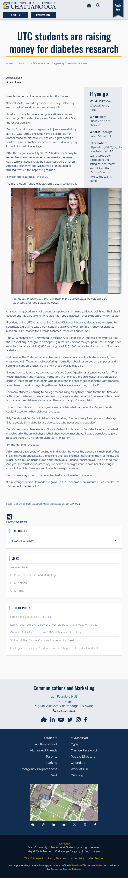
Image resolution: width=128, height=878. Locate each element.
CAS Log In (78, 775)
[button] (98, 5)
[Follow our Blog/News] (43, 824)
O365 (74, 744)
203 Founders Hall (64, 696)
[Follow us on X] (74, 824)
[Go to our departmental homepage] (44, 720)
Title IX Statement (33, 858)
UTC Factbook (19, 583)
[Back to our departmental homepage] (32, 824)
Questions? (64, 843)
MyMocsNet (79, 738)
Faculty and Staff (45, 744)
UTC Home (17, 590)
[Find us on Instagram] (78, 720)
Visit (54, 775)
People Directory (83, 756)
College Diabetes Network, (69, 322)
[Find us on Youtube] (64, 824)
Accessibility (77, 858)
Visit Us (15, 15)
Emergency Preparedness (38, 769)
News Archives (19, 567)
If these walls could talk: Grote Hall (31, 616)
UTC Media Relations (48, 504)
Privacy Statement (57, 858)
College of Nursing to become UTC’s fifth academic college (46, 632)
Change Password (84, 750)
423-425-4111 (66, 710)
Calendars (78, 762)
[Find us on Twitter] (70, 720)
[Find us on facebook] (85, 720)
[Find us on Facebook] (95, 824)
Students (50, 738)
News (23, 521)
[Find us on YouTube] (61, 720)
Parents (51, 756)
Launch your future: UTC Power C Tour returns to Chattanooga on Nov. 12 (53, 624)
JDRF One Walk (69, 326)
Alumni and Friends (43, 750)
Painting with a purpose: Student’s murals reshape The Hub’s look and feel (54, 648)
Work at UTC (80, 769)
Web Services (96, 858)
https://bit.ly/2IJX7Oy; (104, 147)
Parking (51, 762)
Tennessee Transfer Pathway (66, 869)
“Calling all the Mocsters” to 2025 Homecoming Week (42, 640)
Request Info (43, 15)
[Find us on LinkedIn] (52, 720)
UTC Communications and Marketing (33, 575)
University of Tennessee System (86, 865)
